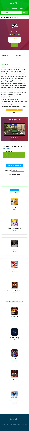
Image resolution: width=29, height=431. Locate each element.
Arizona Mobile (14, 358)
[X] (14, 34)
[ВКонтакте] (10, 34)
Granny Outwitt (14, 249)
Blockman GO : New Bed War (14, 228)
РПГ (14, 339)
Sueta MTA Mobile (14, 379)
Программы (14, 8)
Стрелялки (14, 318)
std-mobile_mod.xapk (12, 155)
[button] (11, 137)
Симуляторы (14, 360)
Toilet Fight (14, 207)
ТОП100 (21, 8)
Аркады (14, 230)
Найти (24, 12)
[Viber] (16, 34)
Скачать (14, 45)
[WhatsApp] (19, 34)
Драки (14, 209)
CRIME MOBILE (14, 316)
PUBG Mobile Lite (14, 401)
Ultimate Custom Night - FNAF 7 (14, 290)
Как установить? (6, 148)
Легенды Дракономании (15, 269)
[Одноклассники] (12, 34)
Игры (7, 8)
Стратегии (14, 271)
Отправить (14, 190)
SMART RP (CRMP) (14, 338)
